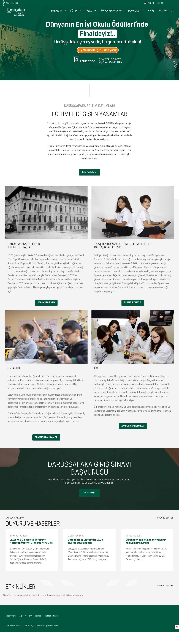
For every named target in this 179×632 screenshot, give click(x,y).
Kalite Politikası (51, 616)
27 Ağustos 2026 (18, 536)
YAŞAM (88, 11)
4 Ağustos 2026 (134, 536)
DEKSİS (160, 3)
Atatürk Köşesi (12, 3)
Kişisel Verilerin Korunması (30, 616)
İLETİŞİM (163, 11)
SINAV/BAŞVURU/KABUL (112, 11)
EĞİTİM (73, 11)
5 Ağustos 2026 (76, 536)
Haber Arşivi (11, 616)
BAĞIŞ (151, 11)
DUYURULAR (134, 11)
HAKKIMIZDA (56, 11)
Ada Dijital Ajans (176, 626)
